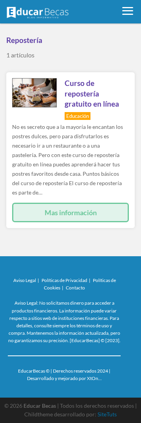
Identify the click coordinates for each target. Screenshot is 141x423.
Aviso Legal (24, 280)
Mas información (71, 212)
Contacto (75, 288)
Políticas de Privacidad (64, 280)
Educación (77, 116)
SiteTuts (107, 414)
